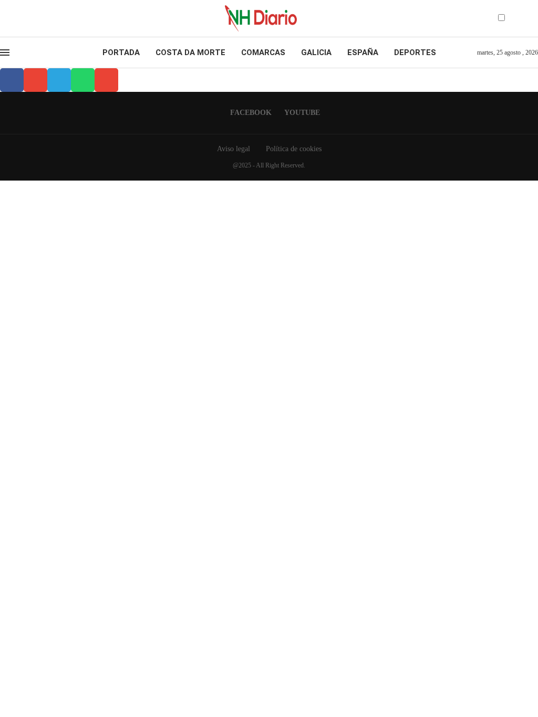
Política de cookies (294, 149)
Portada (121, 52)
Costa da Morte (190, 52)
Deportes (415, 52)
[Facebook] (14, 18)
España (362, 52)
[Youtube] (23, 18)
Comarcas (263, 52)
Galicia (316, 52)
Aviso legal (233, 149)
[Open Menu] (4, 52)
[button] (12, 80)
